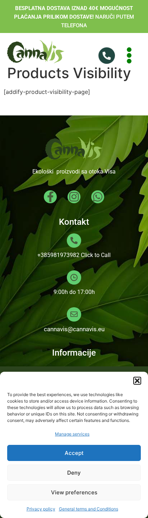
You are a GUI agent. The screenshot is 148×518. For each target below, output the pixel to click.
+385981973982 (58, 255)
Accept (74, 453)
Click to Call (96, 255)
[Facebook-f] (50, 196)
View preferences (74, 492)
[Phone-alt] (107, 55)
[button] (137, 380)
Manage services (72, 434)
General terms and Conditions (88, 509)
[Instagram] (74, 196)
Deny (74, 472)
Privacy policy (41, 509)
